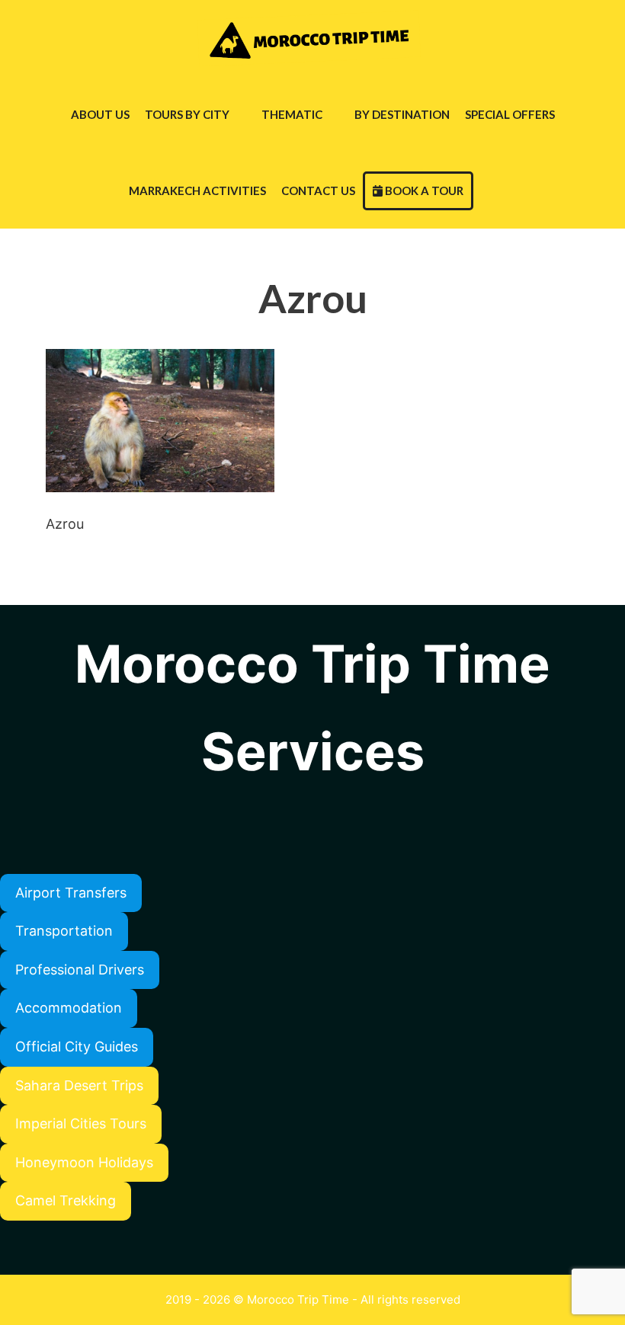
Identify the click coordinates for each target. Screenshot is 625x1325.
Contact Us (318, 190)
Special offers (510, 114)
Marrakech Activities (197, 190)
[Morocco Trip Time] (312, 38)
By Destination (402, 114)
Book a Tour (423, 190)
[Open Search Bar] (488, 190)
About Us (100, 114)
